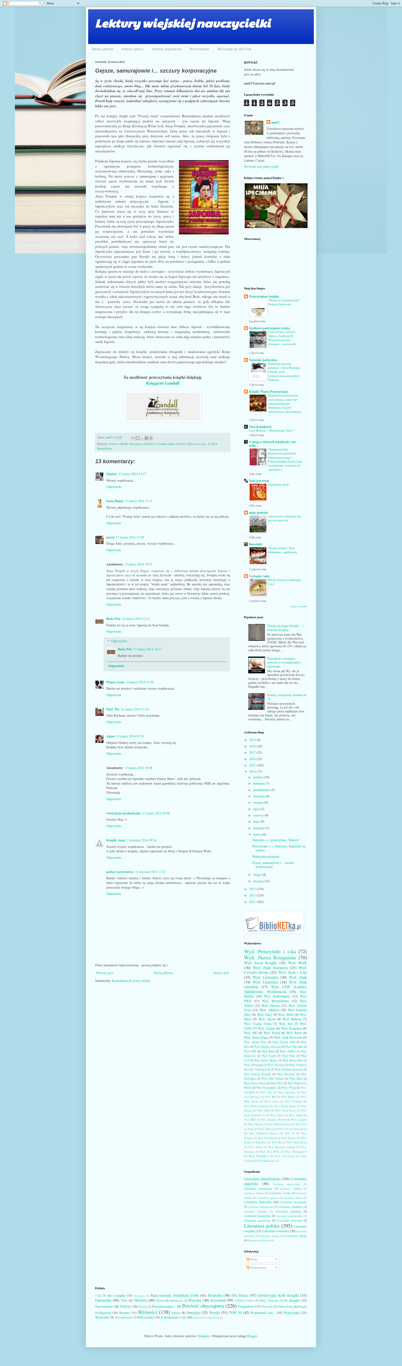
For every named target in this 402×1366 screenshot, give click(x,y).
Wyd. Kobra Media (265, 1060)
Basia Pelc (113, 618)
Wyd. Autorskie (286, 1092)
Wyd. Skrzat (266, 1019)
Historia (140, 1300)
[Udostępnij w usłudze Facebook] (146, 438)
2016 (253, 759)
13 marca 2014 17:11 (139, 501)
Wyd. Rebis (294, 1032)
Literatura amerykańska (262, 1178)
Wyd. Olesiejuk (253, 1065)
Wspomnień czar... (263, 1312)
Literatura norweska (289, 1220)
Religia (302, 1307)
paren (110, 537)
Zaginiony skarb (278, 484)
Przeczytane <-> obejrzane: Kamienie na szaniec (278, 848)
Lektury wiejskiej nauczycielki (183, 22)
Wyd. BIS (270, 1096)
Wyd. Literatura (265, 982)
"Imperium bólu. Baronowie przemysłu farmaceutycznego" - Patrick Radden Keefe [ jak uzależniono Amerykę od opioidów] (285, 459)
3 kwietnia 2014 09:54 (141, 840)
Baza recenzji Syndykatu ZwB (174, 1295)
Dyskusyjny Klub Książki (278, 1295)
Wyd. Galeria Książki (257, 1074)
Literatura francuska (257, 1202)
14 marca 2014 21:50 (140, 682)
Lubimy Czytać (244, 1300)
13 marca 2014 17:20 (130, 537)
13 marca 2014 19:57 (138, 564)
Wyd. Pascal (272, 1032)
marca (257, 834)
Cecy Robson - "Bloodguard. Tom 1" (272, 430)
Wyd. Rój (277, 1142)
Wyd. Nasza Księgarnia (270, 957)
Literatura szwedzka (275, 1231)
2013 (253, 889)
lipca (256, 809)
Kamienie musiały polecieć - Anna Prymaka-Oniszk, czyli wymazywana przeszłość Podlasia (284, 372)
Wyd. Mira (295, 1079)
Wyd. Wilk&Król (259, 1156)
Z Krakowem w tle (173, 1317)
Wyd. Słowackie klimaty (281, 1147)
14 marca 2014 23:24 (135, 709)
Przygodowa (246, 1306)
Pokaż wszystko (299, 606)
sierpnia (258, 802)
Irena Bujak (114, 500)
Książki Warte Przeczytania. (269, 391)
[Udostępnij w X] (142, 438)
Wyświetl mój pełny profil (261, 166)
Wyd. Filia (288, 1056)
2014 (253, 771)
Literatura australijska (258, 1189)
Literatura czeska (280, 1193)
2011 (253, 901)
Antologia (139, 1295)
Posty (254, 1259)
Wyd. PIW (250, 1051)
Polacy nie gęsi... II (199, 444)
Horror (160, 1300)
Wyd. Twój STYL (270, 1151)
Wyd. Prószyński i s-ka (270, 951)
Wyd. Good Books (285, 1110)
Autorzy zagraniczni (166, 48)
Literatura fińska (293, 1197)
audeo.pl (198, 1317)
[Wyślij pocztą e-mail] (133, 438)
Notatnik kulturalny (263, 359)
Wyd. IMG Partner (272, 1079)
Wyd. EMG (263, 1110)
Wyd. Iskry (264, 1014)
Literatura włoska (296, 1236)
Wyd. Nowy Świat (255, 1083)
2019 (253, 740)
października (262, 790)
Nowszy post (104, 972)
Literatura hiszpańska (293, 1202)
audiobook (213, 1317)
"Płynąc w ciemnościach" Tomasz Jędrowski (284, 302)
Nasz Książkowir (260, 426)
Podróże (181, 444)
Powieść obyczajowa (203, 1305)
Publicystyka (285, 1307)
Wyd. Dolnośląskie (277, 996)
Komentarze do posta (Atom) (131, 980)
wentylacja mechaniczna (123, 813)
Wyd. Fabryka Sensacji (289, 1069)
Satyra (176, 1312)
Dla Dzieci (240, 1295)
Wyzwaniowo (199, 48)
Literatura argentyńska (286, 1184)
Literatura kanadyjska (257, 1216)
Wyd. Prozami (276, 1065)
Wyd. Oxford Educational (293, 1129)
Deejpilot (204, 1336)
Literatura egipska (268, 1197)
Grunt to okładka (119, 444)
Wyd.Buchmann (266, 1160)
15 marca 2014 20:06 (156, 813)
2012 (253, 895)
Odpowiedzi (119, 641)
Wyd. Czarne (266, 1028)
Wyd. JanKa (295, 1115)
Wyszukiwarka (123, 1317)
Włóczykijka (145, 1317)
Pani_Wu (112, 709)
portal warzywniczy (120, 871)
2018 (253, 746)
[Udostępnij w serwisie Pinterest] (151, 438)
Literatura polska (165, 444)
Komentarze (258, 1267)
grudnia (258, 777)
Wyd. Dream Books (285, 1106)
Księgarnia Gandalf (141, 444)
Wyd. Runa (268, 1051)
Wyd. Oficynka (294, 1047)
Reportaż (105, 1312)
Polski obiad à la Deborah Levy (284, 582)
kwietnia (259, 828)
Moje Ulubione (269, 1300)
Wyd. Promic (289, 1138)
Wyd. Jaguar (277, 1115)
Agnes (110, 736)
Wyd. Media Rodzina (278, 1124)
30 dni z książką (113, 1295)
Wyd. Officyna (266, 1129)
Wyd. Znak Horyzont (288, 1037)
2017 (253, 752)
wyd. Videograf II (259, 1069)
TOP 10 (235, 1312)
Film (124, 1300)
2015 (253, 765)
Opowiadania (103, 1306)
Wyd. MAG (286, 1014)
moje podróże (258, 512)
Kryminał (218, 1300)
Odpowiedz (113, 486)
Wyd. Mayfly (255, 1124)
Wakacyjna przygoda (265, 856)
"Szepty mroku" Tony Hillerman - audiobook (282, 550)
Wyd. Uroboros (298, 1065)
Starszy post (221, 972)
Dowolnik (255, 544)
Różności (147, 1311)
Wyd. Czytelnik (293, 1101)
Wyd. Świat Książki (260, 962)
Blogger (252, 1336)
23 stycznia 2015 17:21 (150, 871)
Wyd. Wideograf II (296, 1151)
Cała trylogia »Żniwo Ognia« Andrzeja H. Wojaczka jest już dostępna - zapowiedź (282, 338)
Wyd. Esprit (268, 1056)
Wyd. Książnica (291, 1028)
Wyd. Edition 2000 (283, 1042)
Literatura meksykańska (289, 1216)
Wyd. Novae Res (292, 1060)
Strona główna (102, 48)
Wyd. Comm (272, 1101)
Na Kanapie (292, 1300)
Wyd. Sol (285, 1023)
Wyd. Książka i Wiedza (273, 1119)
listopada (259, 783)
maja (256, 821)
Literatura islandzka (255, 1211)
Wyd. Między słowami (267, 1047)
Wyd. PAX (276, 1083)
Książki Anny (115, 840)
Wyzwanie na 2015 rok (234, 48)
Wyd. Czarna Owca (257, 1023)
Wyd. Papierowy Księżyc (263, 1133)
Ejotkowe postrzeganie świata (269, 328)
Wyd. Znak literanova (270, 967)
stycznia (259, 881)
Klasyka (194, 1300)
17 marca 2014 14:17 (147, 649)
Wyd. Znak (298, 977)
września (259, 796)
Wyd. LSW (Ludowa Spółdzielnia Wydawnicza (275, 989)
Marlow (111, 473)
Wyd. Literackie (265, 977)
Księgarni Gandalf (162, 383)
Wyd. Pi (289, 1133)
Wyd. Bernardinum (275, 1001)
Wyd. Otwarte (270, 1005)
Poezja (143, 1307)
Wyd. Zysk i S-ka (292, 972)
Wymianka (102, 1317)
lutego (257, 874)
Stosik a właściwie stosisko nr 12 (286, 697)
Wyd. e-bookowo (285, 1156)
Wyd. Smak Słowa (297, 1142)
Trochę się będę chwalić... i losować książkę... (285, 628)
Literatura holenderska (260, 1206)
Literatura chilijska (290, 1188)
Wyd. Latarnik (299, 1119)
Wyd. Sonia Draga (256, 1037)
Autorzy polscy (132, 48)
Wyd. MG (250, 1032)
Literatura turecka (269, 1236)
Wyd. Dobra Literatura (256, 1106)
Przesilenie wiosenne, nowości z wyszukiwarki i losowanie (284, 662)
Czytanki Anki (259, 576)
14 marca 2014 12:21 (136, 618)
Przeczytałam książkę (264, 296)
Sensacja (193, 1312)
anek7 (275, 122)
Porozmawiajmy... (164, 1306)
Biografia (215, 1295)
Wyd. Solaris (255, 1147)
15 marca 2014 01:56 (130, 736)
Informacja (176, 1300)
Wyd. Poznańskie (266, 1088)
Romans (124, 1312)
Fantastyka (103, 1300)
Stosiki (214, 1312)
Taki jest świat (259, 480)
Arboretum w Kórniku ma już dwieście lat (284, 518)
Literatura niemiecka (257, 1220)
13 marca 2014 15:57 (132, 474)
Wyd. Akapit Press (255, 1042)
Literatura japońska (288, 1211)
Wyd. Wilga (289, 1088)
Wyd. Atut (266, 1092)
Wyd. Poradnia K (267, 1138)
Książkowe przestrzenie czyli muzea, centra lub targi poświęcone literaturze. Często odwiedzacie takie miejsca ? (285, 405)
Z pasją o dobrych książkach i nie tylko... (272, 443)
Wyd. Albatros (269, 1010)
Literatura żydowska (259, 1240)
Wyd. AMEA (287, 1051)
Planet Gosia (115, 682)
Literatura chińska (254, 1193)
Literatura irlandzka (290, 1207)
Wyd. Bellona (292, 1019)
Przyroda (267, 1307)
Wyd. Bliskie (288, 1096)
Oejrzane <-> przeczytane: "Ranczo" (276, 840)
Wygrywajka (292, 1312)
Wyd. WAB (297, 962)
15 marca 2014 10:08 (138, 767)
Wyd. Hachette (286, 1074)
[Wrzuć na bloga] (137, 438)
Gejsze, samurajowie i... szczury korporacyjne (273, 864)
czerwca (259, 815)
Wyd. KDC (250, 1119)
